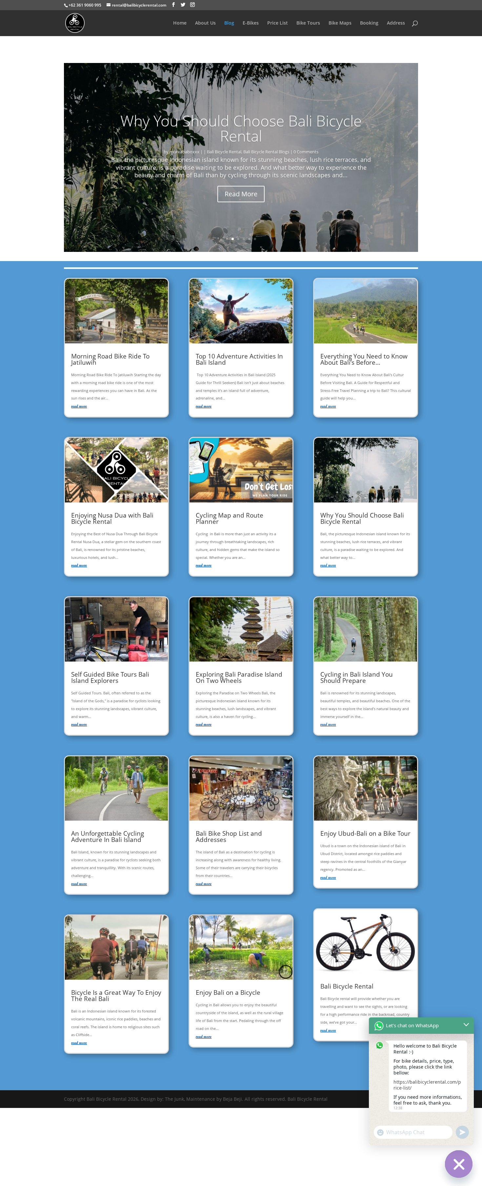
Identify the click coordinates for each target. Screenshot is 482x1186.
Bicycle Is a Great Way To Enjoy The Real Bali (116, 995)
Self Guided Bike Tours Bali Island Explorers (110, 677)
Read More (241, 193)
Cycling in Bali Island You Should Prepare (356, 677)
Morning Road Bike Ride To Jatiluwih (110, 359)
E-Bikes (251, 23)
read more (79, 406)
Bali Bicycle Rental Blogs (266, 151)
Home (180, 23)
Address (396, 23)
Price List (277, 23)
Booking (369, 23)
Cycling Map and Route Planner (229, 518)
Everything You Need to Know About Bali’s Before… (364, 359)
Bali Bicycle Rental (224, 151)
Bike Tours (308, 23)
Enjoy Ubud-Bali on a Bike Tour (365, 833)
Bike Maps (340, 23)
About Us (205, 23)
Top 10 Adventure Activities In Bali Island (239, 359)
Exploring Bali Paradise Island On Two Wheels (239, 677)
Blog (229, 23)
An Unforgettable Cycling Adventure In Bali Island (107, 836)
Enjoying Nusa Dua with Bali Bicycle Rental (112, 518)
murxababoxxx (184, 151)
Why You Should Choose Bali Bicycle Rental (241, 128)
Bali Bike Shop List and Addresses (229, 836)
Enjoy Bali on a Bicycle (228, 992)
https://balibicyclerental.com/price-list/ (427, 1085)
